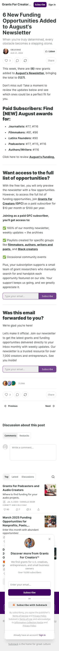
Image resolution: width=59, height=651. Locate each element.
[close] (49, 539)
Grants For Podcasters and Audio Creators (21, 488)
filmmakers (16, 244)
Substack (13, 644)
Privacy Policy (39, 615)
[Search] (53, 477)
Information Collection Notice (28, 622)
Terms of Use (26, 619)
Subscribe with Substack (32, 605)
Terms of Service (20, 615)
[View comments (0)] (17, 60)
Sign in (52, 4)
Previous (12, 406)
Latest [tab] (15, 476)
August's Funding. (42, 157)
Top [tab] (6, 476)
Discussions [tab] (28, 476)
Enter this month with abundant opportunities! (21, 531)
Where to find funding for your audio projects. (20, 496)
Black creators (28, 249)
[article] (29, 497)
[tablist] (17, 435)
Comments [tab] (10, 435)
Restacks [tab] (24, 435)
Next (48, 406)
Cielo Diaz (15, 50)
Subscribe (40, 4)
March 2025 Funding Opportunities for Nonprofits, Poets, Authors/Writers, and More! (22, 521)
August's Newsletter (30, 73)
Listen (52, 51)
